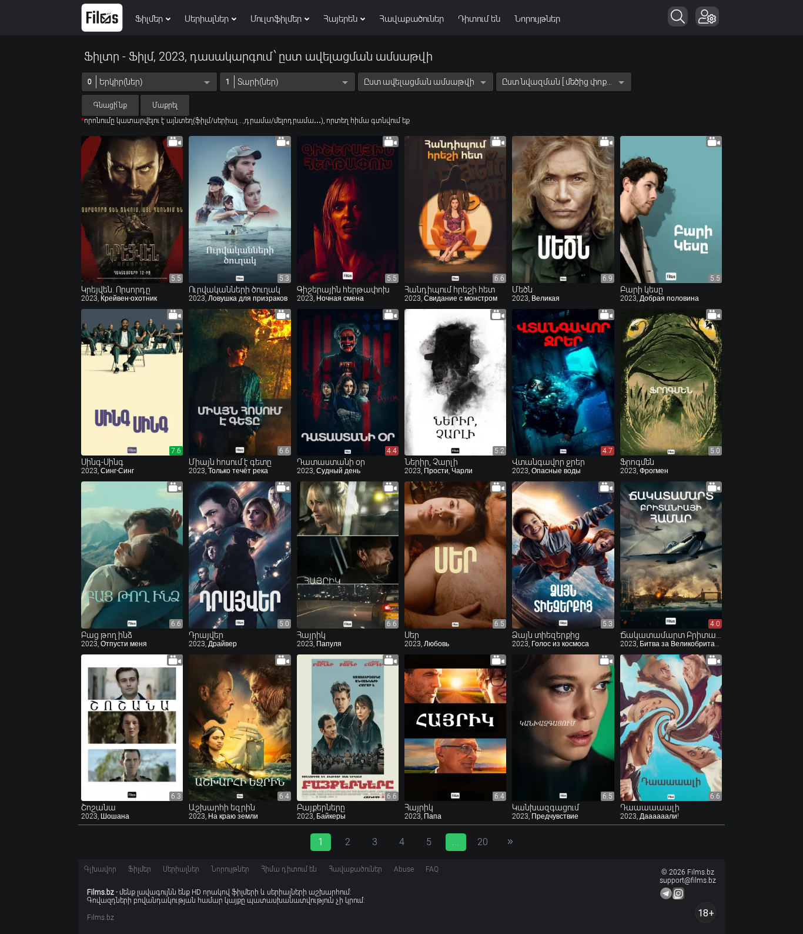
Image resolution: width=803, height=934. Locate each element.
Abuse (404, 869)
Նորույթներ (537, 19)
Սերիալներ (207, 19)
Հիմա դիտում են (289, 869)
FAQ (432, 869)
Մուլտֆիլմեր (276, 19)
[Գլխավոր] (102, 17)
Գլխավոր (100, 869)
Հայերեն (340, 19)
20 (482, 841)
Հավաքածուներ (411, 19)
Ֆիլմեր (149, 19)
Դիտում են (479, 19)
